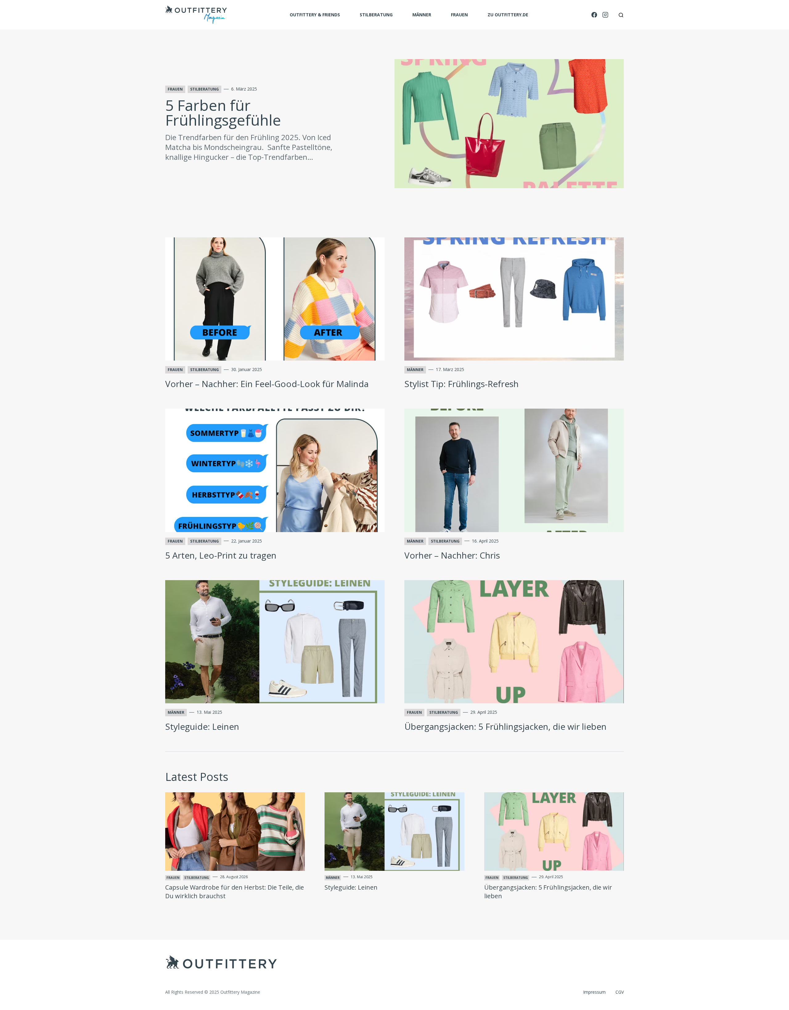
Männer (421, 15)
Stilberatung (376, 15)
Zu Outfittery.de (508, 15)
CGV (619, 992)
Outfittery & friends (315, 15)
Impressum (594, 992)
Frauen (459, 15)
